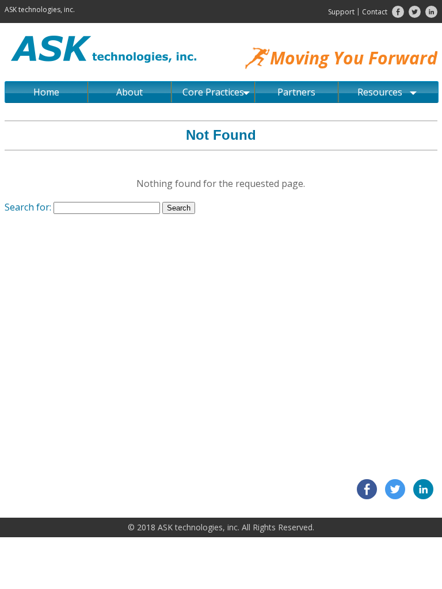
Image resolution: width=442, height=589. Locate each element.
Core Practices (213, 92)
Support (341, 12)
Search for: (28, 207)
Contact (374, 12)
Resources (379, 92)
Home (46, 92)
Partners (296, 92)
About (129, 92)
